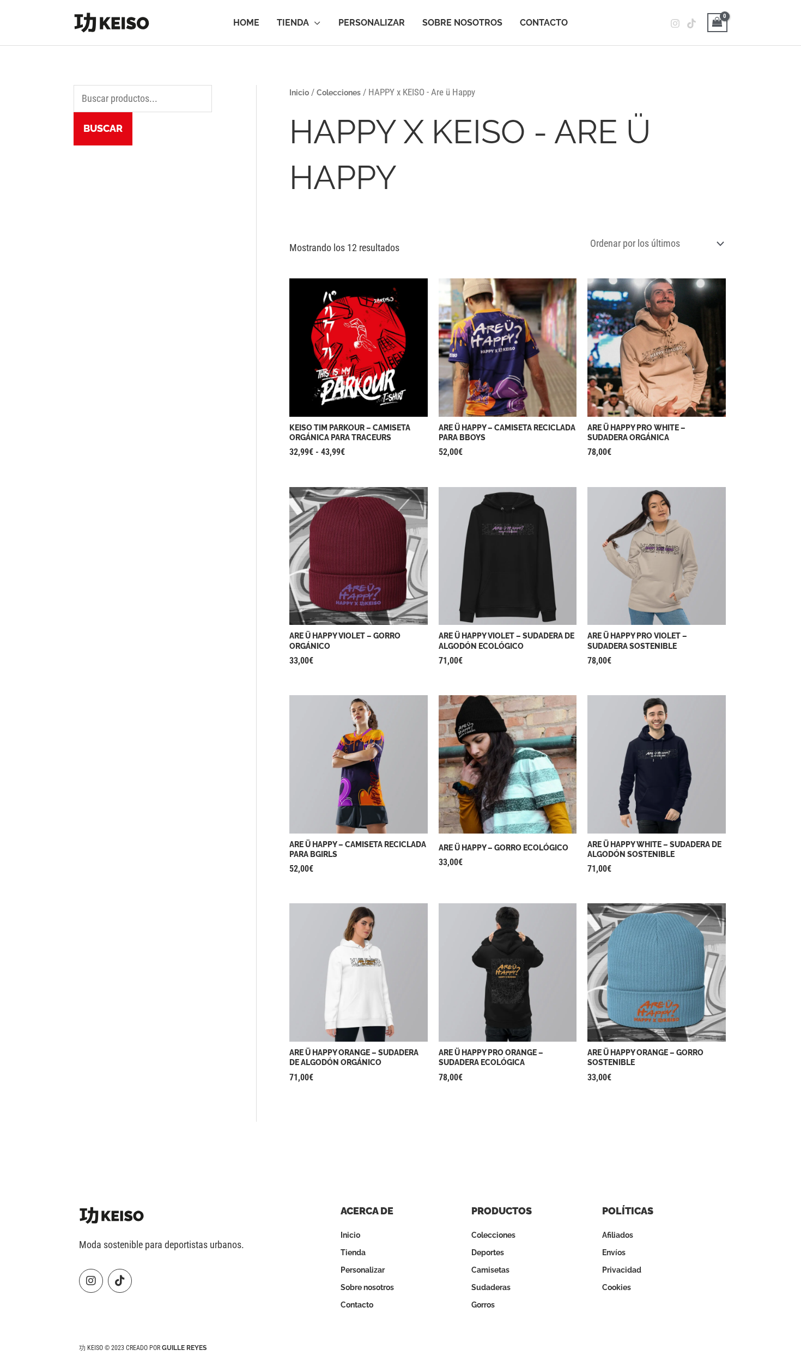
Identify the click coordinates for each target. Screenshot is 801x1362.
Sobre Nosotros (462, 22)
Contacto (544, 22)
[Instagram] (675, 23)
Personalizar (371, 22)
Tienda (293, 22)
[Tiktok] (691, 23)
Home (246, 22)
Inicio (299, 92)
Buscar (103, 128)
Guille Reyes (184, 1348)
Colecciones (339, 92)
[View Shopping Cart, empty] (717, 22)
